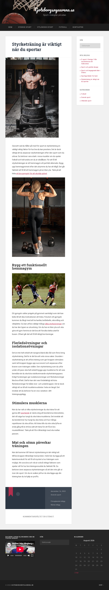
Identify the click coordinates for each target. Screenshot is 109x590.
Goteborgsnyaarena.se (54, 9)
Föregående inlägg (58, 501)
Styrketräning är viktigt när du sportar (37, 46)
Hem (10, 27)
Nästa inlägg (55, 505)
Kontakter (78, 27)
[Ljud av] (29, 555)
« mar (76, 573)
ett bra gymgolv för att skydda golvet (31, 173)
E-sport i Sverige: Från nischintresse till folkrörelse (89, 61)
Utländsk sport (45, 27)
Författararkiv (18, 494)
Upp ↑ (101, 585)
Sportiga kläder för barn (89, 76)
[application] (20, 549)
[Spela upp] (8, 555)
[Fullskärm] (32, 555)
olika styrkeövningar (53, 324)
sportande (25, 413)
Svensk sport (24, 27)
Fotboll (63, 27)
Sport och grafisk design (89, 67)
